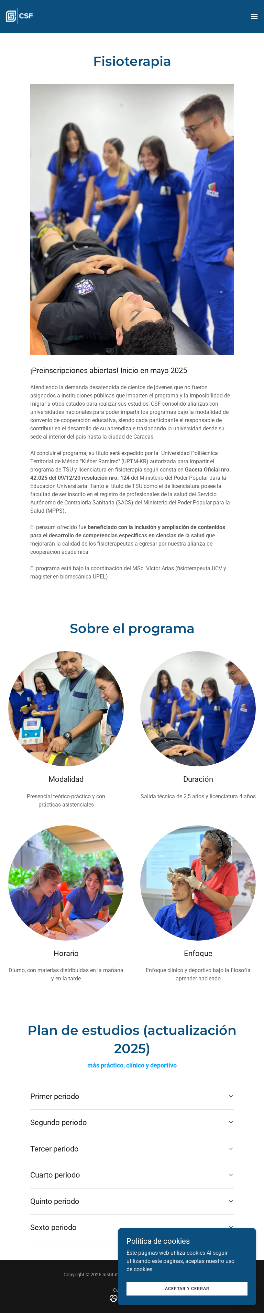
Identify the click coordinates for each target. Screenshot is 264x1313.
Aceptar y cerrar (187, 1288)
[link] (19, 16)
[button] (254, 16)
